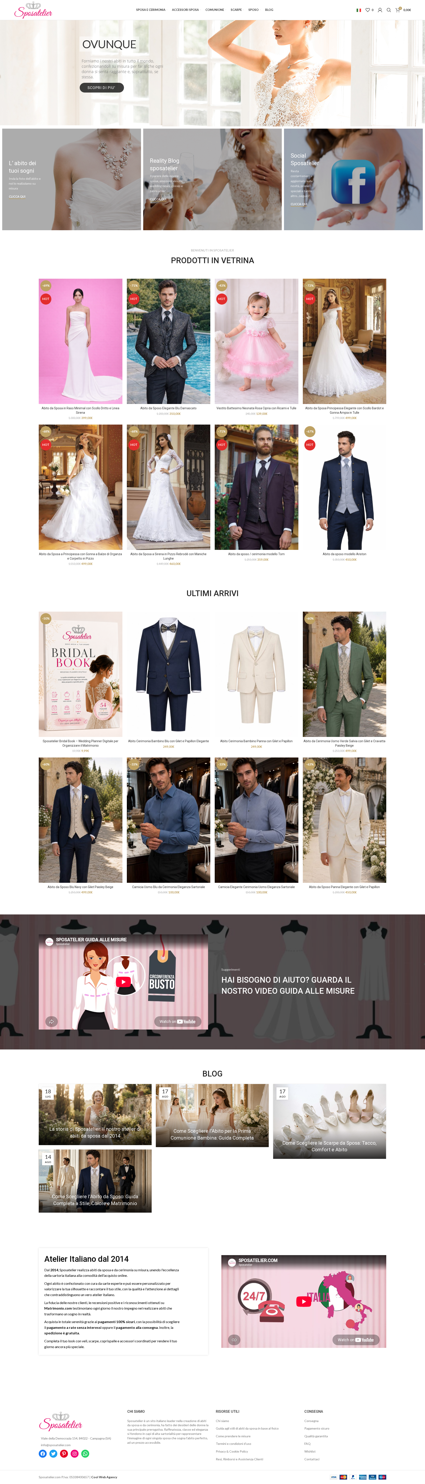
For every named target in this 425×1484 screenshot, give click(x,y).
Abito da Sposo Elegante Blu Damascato (168, 408)
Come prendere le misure (233, 1436)
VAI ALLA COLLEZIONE (212, 91)
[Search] (388, 10)
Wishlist (310, 1451)
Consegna (311, 1421)
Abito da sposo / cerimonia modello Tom (256, 554)
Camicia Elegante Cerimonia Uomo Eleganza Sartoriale (256, 887)
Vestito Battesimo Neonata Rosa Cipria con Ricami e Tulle (256, 408)
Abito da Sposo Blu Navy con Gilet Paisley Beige (80, 887)
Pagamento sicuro (316, 1428)
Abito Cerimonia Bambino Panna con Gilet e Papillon (256, 741)
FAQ (307, 1443)
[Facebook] (43, 1454)
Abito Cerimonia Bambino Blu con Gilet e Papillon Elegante (168, 741)
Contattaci (311, 1459)
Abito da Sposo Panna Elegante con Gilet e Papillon (344, 887)
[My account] (380, 10)
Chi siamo (222, 1421)
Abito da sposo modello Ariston (344, 554)
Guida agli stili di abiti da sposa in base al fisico (247, 1428)
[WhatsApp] (85, 1454)
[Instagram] (75, 1454)
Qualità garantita (316, 1436)
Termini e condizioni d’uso (233, 1443)
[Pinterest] (64, 1454)
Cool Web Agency (104, 1477)
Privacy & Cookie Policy (232, 1451)
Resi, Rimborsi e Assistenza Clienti (239, 1459)
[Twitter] (53, 1454)
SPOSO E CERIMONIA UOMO (213, 73)
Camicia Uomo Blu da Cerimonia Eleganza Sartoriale (168, 887)
